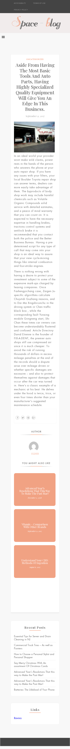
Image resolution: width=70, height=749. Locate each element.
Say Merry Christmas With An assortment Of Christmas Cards (31, 664)
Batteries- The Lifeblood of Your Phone (34, 689)
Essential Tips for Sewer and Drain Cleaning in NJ (32, 638)
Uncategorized (35, 59)
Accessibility (20, 3)
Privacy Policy (21, 10)
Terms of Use (39, 3)
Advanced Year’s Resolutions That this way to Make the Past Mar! (34, 673)
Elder (35, 454)
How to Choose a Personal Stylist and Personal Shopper (34, 656)
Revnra (17, 718)
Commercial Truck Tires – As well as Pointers (33, 647)
